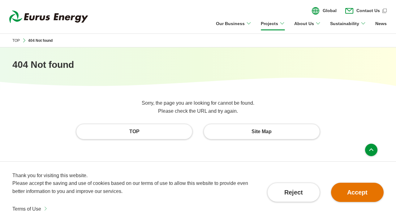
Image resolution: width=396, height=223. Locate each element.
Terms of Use (26, 209)
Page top (371, 150)
